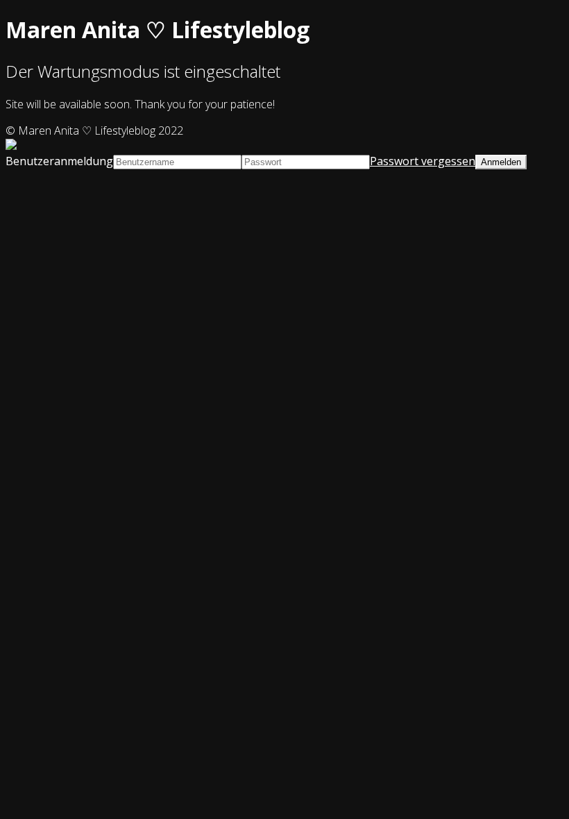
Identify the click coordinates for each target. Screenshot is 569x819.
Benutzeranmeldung (59, 161)
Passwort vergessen (422, 161)
